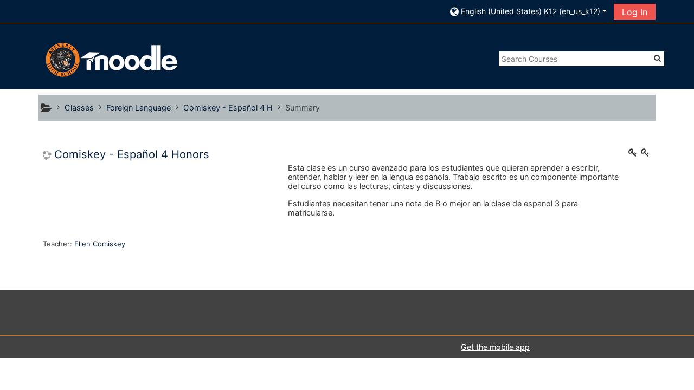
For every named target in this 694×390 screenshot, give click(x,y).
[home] (110, 59)
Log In (634, 11)
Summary (302, 107)
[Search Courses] (657, 58)
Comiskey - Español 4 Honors (131, 154)
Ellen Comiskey (99, 243)
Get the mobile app (495, 347)
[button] (528, 11)
